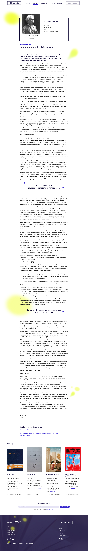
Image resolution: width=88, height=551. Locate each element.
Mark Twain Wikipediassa (26, 430)
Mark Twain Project (25, 435)
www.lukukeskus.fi (11, 534)
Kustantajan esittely (25, 431)
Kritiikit (35, 3)
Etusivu (28, 3)
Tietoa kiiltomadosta (56, 3)
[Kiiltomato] (14, 4)
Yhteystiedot (10, 537)
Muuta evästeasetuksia (30, 543)
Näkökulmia (44, 3)
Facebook (20, 417)
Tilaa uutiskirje (64, 506)
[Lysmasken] (73, 4)
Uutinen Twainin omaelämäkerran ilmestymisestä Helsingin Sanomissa (39, 433)
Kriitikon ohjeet (62, 535)
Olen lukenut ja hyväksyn (44, 509)
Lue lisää (19, 489)
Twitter (22, 417)
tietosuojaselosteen (50, 509)
